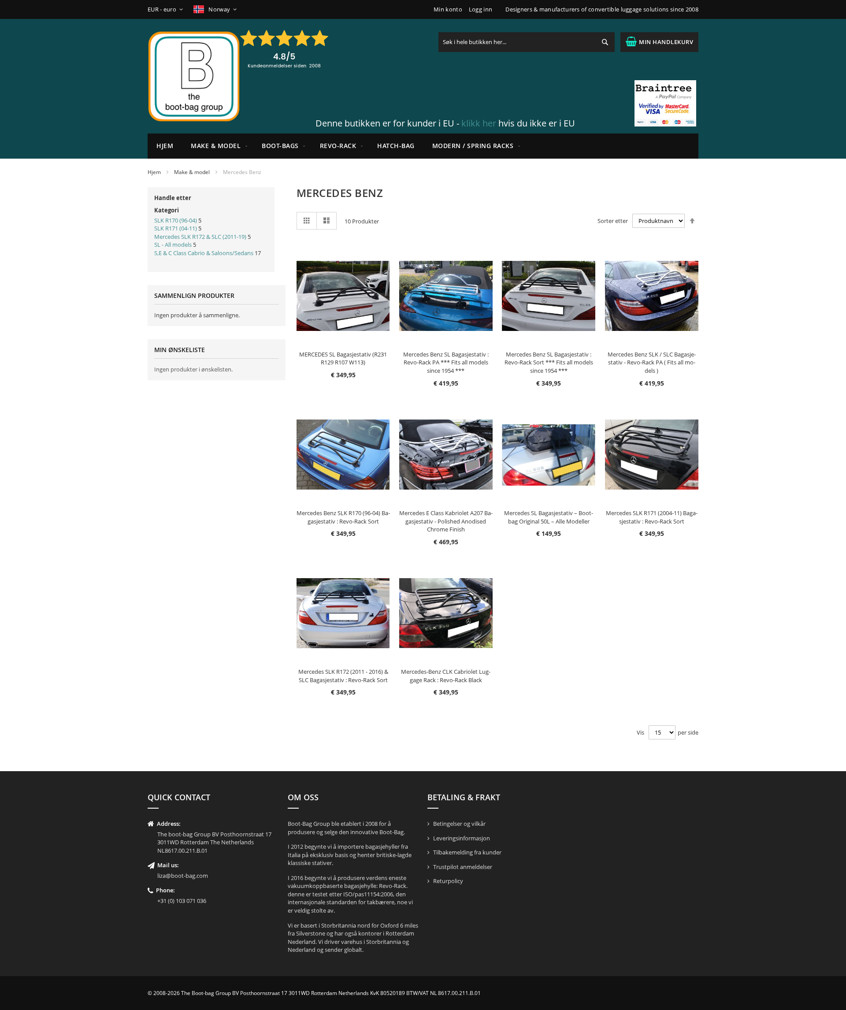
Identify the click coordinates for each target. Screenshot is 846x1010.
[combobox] (526, 42)
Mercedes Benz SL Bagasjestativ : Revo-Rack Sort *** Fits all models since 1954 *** (549, 362)
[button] (167, 9)
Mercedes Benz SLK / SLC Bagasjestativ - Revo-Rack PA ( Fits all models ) (652, 362)
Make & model (192, 172)
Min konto (448, 9)
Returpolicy (448, 881)
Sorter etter (612, 221)
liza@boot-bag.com (182, 876)
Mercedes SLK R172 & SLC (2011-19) (200, 237)
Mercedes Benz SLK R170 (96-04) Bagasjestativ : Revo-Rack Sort (343, 517)
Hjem (154, 172)
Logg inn (480, 9)
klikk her (478, 123)
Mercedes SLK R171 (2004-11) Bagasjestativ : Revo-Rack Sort (652, 517)
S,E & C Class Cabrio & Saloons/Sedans (203, 253)
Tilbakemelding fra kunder (467, 852)
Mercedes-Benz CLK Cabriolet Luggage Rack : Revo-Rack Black (445, 676)
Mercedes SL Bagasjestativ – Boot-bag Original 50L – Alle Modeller (548, 517)
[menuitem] (217, 146)
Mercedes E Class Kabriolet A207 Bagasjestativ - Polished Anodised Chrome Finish (446, 521)
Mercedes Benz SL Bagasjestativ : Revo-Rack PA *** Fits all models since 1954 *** (446, 362)
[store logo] (194, 76)
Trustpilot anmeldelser (462, 867)
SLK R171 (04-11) (175, 228)
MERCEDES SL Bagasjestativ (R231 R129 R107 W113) (343, 358)
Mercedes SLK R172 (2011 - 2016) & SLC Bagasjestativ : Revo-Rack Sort (343, 676)
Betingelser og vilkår (459, 824)
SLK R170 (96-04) (175, 220)
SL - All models (173, 245)
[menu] (423, 146)
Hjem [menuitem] (164, 145)
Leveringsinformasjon (461, 838)
